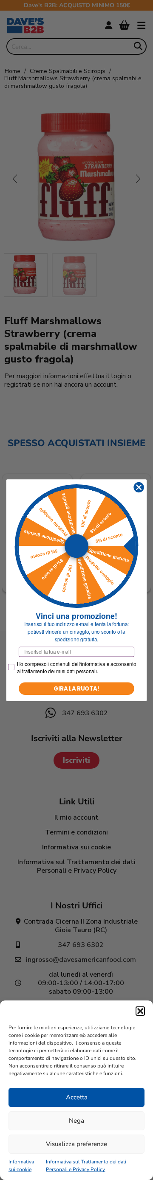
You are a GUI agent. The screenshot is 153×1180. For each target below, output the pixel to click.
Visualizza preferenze (76, 1144)
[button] (140, 1011)
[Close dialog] (138, 487)
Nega (76, 1120)
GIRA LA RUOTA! (76, 688)
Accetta (77, 1097)
